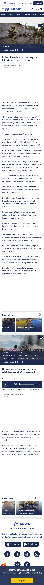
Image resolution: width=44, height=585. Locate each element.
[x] (17, 554)
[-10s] (36, 384)
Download (38, 3)
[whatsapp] (37, 554)
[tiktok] (27, 564)
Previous (40, 314)
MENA (27, 15)
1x (11, 384)
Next (36, 314)
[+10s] (39, 384)
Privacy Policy (36, 573)
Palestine (19, 15)
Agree (22, 580)
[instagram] (27, 554)
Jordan (10, 15)
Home (3, 15)
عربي (37, 9)
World (35, 15)
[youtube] (17, 564)
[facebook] (7, 554)
